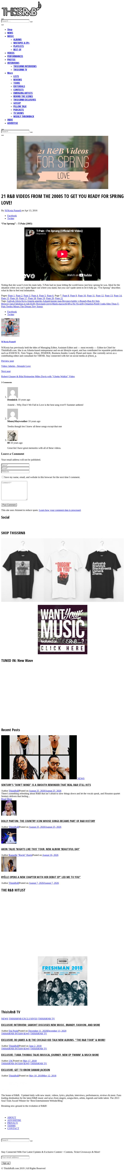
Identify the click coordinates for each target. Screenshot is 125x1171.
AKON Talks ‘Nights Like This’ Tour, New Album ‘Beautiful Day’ (40, 849)
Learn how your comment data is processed (60, 510)
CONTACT (13, 1128)
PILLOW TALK (19, 106)
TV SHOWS (18, 113)
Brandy (83, 301)
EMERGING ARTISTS (23, 93)
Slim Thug (111, 304)
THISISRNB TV (20, 69)
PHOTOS (11, 59)
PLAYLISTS (18, 46)
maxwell (63, 304)
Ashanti (46, 301)
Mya (69, 304)
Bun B (90, 301)
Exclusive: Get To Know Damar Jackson (25, 1070)
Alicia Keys (21, 301)
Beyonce (66, 301)
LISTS (16, 76)
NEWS (10, 32)
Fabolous (18, 304)
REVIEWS (17, 79)
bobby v (75, 301)
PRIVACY (12, 1123)
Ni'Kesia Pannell (13, 210)
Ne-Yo (75, 304)
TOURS (16, 83)
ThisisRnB (14, 790)
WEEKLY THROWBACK (23, 116)
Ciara (11, 304)
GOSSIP (17, 103)
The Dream (25, 306)
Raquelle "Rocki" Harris (20, 855)
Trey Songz (37, 306)
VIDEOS (10, 53)
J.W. (11, 1060)
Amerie (30, 301)
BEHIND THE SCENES (23, 96)
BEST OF (17, 49)
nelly (81, 304)
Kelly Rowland (37, 304)
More (10, 73)
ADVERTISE (12, 123)
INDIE (10, 119)
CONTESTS (18, 89)
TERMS (11, 1125)
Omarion (89, 304)
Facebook (12, 215)
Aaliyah (10, 301)
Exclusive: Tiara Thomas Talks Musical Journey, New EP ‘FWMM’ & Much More (50, 1055)
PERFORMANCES (15, 56)
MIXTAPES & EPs (21, 43)
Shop (9, 29)
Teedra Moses (13, 306)
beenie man (56, 301)
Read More (6, 799)
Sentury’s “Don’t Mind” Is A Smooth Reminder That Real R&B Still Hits (46, 785)
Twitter (10, 218)
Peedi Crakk (100, 304)
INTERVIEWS (13, 63)
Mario (55, 304)
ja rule (27, 304)
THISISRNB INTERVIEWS (25, 66)
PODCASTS (18, 109)
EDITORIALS (19, 86)
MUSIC (10, 36)
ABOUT (11, 1117)
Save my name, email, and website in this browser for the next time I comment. (42, 477)
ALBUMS (17, 39)
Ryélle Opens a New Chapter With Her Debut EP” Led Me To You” (41, 877)
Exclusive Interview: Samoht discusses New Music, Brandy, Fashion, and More (50, 1025)
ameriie (38, 301)
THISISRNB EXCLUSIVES (24, 99)
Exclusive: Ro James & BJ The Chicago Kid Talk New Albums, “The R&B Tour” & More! (53, 1040)
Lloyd (49, 304)
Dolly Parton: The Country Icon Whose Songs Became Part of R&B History (48, 821)
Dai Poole (13, 1031)
